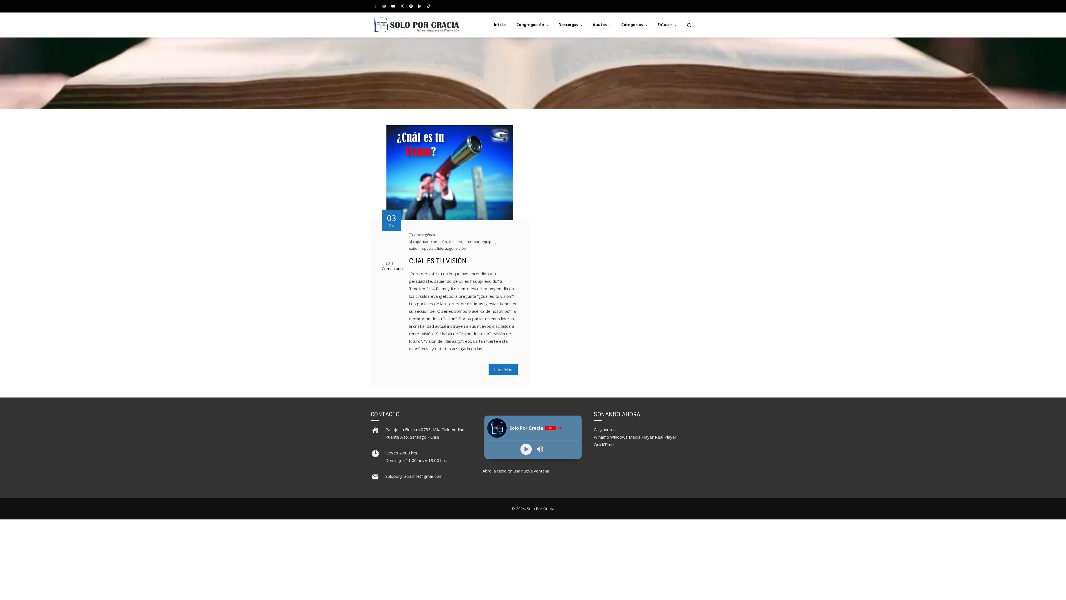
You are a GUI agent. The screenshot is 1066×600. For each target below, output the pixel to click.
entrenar (471, 241)
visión (461, 248)
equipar (488, 241)
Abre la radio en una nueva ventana (515, 471)
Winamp (601, 437)
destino (455, 241)
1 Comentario (392, 266)
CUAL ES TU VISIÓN (438, 261)
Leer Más (503, 369)
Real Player (666, 437)
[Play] (526, 449)
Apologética (424, 234)
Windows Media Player (632, 437)
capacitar (421, 241)
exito (413, 248)
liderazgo (445, 248)
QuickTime (604, 444)
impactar (427, 248)
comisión (439, 241)
